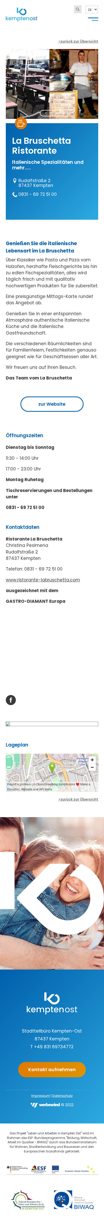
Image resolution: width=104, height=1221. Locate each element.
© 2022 (67, 1104)
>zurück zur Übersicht (78, 41)
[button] (46, 113)
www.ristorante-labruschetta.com (43, 580)
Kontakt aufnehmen (52, 1069)
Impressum (40, 1095)
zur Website (51, 404)
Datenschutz (62, 1095)
